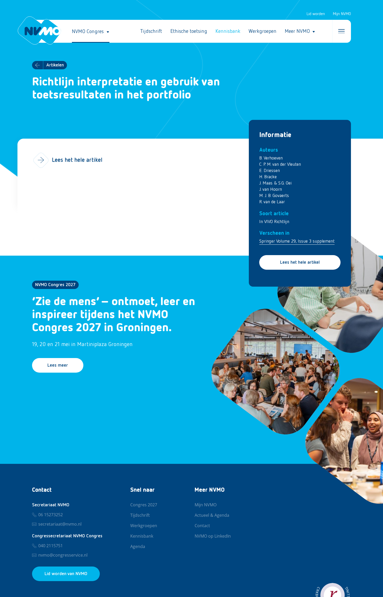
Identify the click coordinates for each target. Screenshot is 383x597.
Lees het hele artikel (300, 262)
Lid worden (315, 14)
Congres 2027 (143, 505)
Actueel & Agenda (212, 515)
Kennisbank (227, 31)
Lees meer (57, 365)
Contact (202, 526)
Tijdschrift (151, 31)
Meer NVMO (297, 31)
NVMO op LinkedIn (213, 536)
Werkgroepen (262, 31)
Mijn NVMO (342, 14)
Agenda (137, 547)
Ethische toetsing (188, 31)
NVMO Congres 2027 (55, 284)
